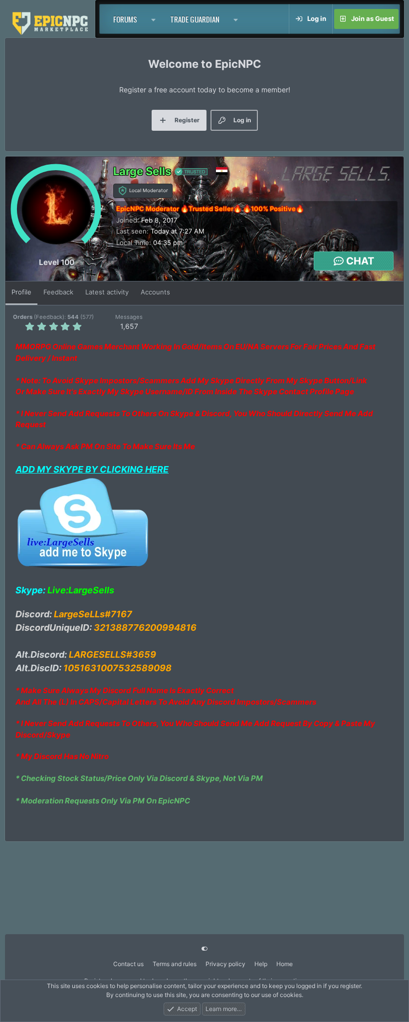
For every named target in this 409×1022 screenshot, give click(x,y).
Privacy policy (225, 964)
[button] (153, 19)
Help (260, 964)
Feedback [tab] (58, 292)
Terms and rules (175, 964)
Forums (125, 18)
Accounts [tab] (155, 292)
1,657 (129, 326)
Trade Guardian (194, 18)
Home (284, 964)
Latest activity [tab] (107, 292)
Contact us (128, 964)
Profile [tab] (21, 292)
